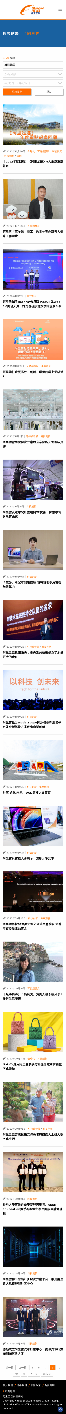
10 (16, 1373)
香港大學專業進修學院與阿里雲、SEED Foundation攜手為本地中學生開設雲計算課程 (33, 1209)
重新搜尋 (17, 91)
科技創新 (9, 155)
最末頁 (47, 1373)
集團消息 (46, 366)
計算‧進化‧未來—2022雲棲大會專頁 (27, 792)
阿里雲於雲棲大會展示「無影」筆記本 (28, 858)
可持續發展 (43, 151)
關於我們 (8, 1385)
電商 (19, 155)
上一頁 (22, 1367)
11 (24, 1373)
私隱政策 (36, 1385)
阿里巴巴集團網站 (13, 1396)
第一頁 (9, 1367)
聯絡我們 (22, 1385)
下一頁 (34, 1373)
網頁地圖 (10, 1391)
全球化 (31, 151)
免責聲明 (50, 1385)
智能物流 (57, 151)
